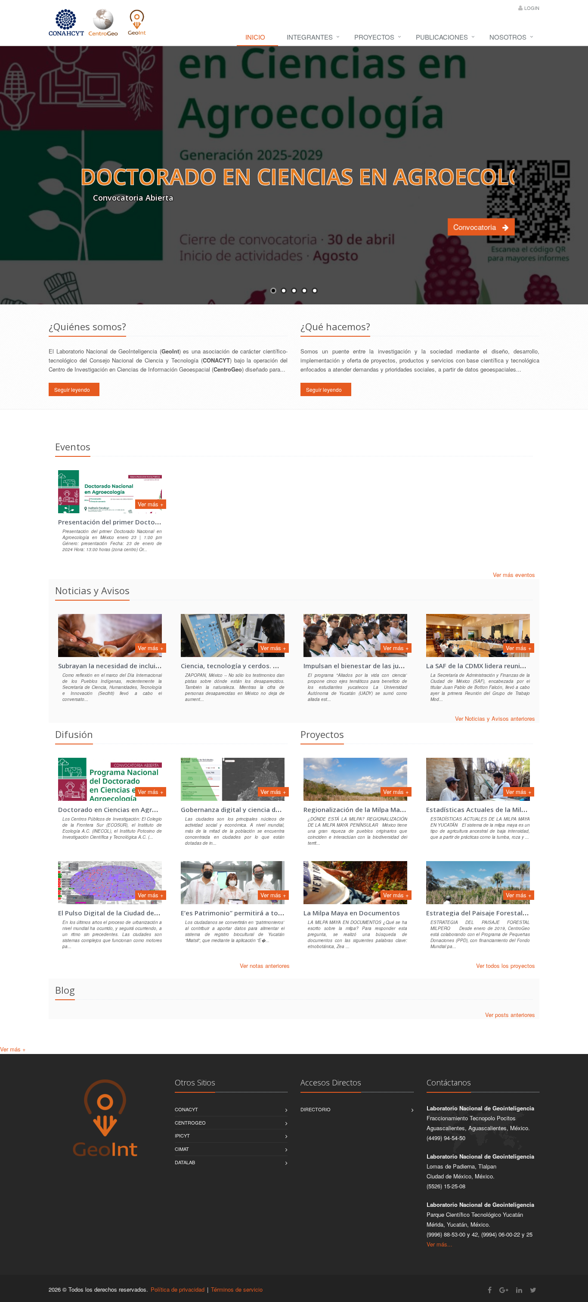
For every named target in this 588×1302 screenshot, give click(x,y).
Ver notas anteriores (265, 965)
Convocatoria (477, 226)
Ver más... (439, 1244)
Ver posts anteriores (510, 1015)
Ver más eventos (514, 574)
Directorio (315, 1109)
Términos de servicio (237, 1289)
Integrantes (310, 36)
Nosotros (507, 36)
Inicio (255, 36)
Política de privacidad (177, 1289)
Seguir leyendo (74, 389)
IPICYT (182, 1135)
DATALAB (185, 1162)
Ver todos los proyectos (505, 965)
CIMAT (182, 1148)
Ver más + (151, 504)
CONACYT (186, 1109)
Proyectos (374, 36)
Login (531, 7)
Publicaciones (442, 36)
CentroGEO (190, 1122)
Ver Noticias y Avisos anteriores (495, 718)
